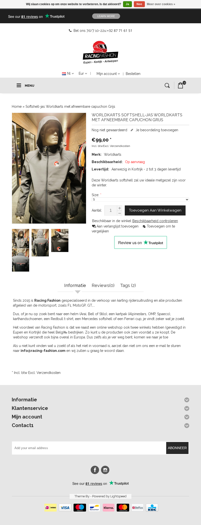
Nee (139, 4)
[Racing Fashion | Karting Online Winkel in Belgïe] (100, 52)
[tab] (76, 286)
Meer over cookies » (161, 4)
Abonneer (177, 448)
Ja (127, 4)
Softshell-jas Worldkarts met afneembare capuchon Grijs (70, 106)
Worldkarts (112, 154)
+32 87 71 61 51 (119, 30)
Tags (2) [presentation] (128, 285)
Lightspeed (118, 496)
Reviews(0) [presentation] (103, 285)
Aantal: (97, 210)
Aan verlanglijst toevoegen (118, 226)
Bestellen (133, 74)
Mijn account (107, 74)
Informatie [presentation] (75, 285)
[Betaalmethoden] (100, 510)
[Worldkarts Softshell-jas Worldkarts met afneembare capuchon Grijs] (49, 168)
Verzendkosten (120, 146)
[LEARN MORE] (165, 16)
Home (17, 106)
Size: (96, 195)
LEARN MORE (106, 16)
